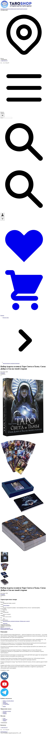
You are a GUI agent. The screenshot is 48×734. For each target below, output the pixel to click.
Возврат (4, 712)
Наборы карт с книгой (25, 621)
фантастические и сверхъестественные (11, 363)
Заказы (4, 701)
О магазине (24, 8)
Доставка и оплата (4, 8)
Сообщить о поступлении (6, 625)
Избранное (5, 703)
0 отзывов (2, 372)
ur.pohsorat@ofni (3, 731)
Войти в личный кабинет (8, 700)
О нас (4, 718)
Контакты (14, 8)
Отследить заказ (4, 10)
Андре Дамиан (6, 605)
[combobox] (6, 118)
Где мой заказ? (6, 704)
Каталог (2, 113)
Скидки (10, 8)
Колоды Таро (6, 317)
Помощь (5, 713)
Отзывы (20, 8)
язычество (5, 623)
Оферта (4, 720)
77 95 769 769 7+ (4, 60)
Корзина (2, 315)
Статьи (17, 8)
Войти (4, 706)
